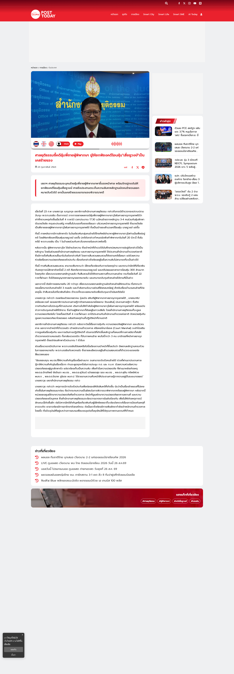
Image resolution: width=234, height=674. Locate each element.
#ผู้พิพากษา (164, 501)
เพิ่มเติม (7, 644)
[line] (143, 167)
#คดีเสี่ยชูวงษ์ (180, 501)
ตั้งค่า (13, 655)
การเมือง (43, 67)
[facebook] (132, 167)
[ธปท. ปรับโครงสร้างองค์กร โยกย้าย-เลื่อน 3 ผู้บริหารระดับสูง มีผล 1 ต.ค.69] (163, 179)
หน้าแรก (34, 67)
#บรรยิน (195, 501)
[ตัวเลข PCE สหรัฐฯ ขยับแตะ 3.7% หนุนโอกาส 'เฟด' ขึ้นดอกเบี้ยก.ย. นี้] (163, 131)
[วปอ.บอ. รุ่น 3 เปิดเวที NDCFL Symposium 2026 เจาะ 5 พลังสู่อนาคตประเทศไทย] (163, 163)
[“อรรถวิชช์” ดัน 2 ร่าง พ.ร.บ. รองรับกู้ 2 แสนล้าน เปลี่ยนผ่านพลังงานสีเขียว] (163, 194)
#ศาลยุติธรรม (148, 501)
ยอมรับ (13, 649)
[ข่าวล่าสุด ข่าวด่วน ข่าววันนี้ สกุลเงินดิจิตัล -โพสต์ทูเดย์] (43, 14)
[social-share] (179, 3)
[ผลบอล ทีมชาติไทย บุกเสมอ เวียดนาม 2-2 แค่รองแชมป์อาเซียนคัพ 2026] (163, 147)
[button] (201, 14)
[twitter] (137, 167)
